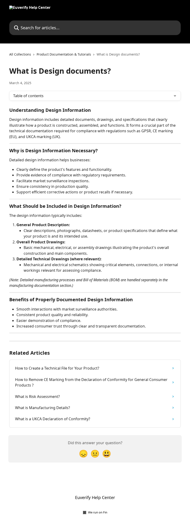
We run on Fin (97, 512)
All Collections (20, 54)
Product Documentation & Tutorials (64, 54)
